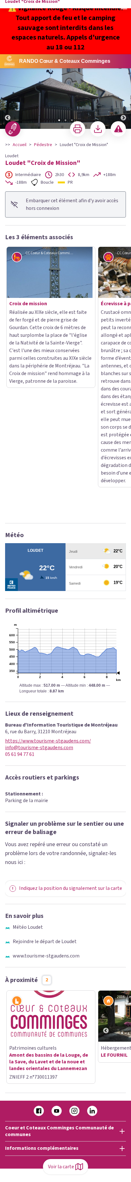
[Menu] (124, 7)
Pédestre (43, 145)
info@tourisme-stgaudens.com (39, 570)
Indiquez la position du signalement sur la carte (70, 710)
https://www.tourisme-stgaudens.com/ (48, 563)
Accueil (19, 145)
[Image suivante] (123, 92)
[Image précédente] (7, 92)
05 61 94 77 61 (19, 577)
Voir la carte (61, 1166)
